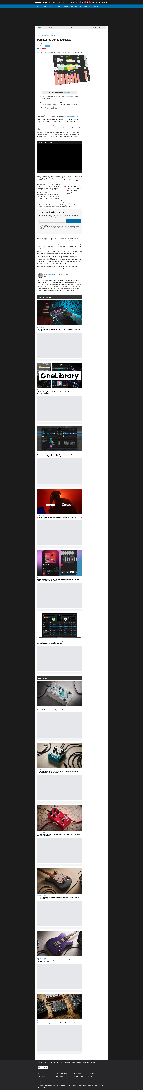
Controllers (59, 6)
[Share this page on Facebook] (38, 48)
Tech (38, 35)
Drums (66, 6)
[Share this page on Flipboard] (45, 48)
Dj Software (53, 35)
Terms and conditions (77, 1073)
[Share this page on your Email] (47, 48)
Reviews (47, 46)
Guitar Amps (87, 6)
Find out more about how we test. (72, 116)
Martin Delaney (56, 46)
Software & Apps (45, 35)
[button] (105, 2)
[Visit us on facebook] (80, 2)
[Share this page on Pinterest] (43, 48)
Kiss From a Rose (97, 28)
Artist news (44, 6)
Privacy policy (91, 1073)
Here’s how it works (78, 52)
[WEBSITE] (45, 277)
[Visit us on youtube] (87, 2)
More (95, 6)
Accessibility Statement (77, 1076)
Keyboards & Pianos (76, 6)
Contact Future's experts (61, 1073)
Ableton (62, 119)
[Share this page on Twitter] (40, 48)
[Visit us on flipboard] (90, 2)
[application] (59, 157)
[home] (37, 6)
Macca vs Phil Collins (69, 28)
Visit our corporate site (90, 1062)
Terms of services (58, 225)
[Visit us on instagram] (85, 2)
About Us (40, 1073)
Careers (90, 1076)
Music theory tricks (84, 28)
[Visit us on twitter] (83, 2)
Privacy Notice (45, 226)
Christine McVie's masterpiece (52, 28)
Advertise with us (59, 1076)
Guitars (51, 6)
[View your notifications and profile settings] (99, 2)
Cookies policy (41, 1076)
